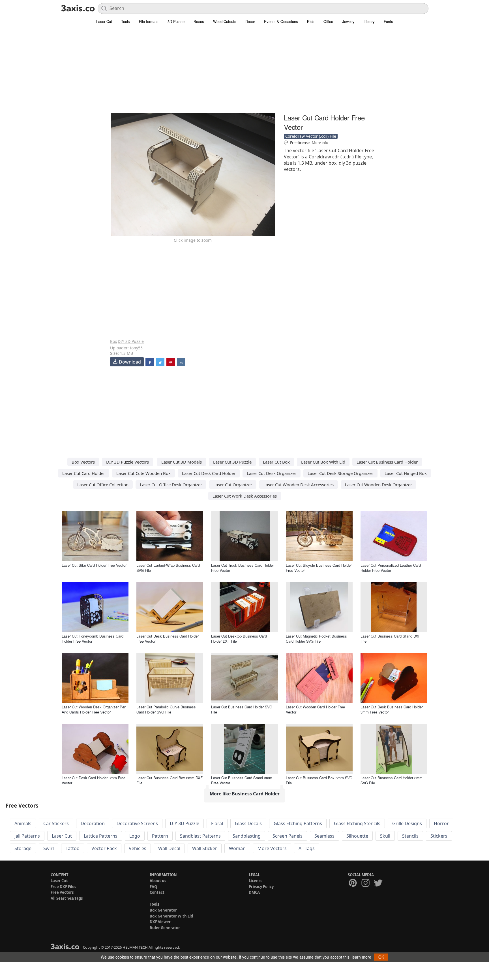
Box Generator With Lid (171, 916)
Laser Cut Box (276, 462)
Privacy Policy (261, 886)
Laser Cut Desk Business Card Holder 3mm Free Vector (392, 709)
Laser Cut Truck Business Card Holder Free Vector (242, 567)
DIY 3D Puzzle (131, 341)
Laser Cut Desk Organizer (271, 473)
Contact (157, 892)
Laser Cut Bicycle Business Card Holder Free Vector (319, 567)
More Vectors (272, 848)
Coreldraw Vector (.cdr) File (310, 136)
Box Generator (163, 910)
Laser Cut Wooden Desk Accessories (298, 484)
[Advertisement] (244, 72)
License (256, 880)
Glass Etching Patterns (298, 823)
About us (158, 880)
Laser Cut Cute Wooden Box (143, 473)
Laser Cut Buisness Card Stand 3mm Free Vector (241, 780)
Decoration (93, 823)
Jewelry (348, 21)
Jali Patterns (27, 836)
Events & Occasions (281, 21)
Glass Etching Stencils (357, 823)
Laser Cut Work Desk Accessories (245, 496)
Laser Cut (104, 21)
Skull (385, 836)
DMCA (254, 892)
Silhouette (357, 836)
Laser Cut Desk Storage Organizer (340, 473)
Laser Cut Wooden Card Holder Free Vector (315, 709)
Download (130, 362)
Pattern (160, 836)
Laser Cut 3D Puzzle (232, 462)
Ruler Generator (165, 927)
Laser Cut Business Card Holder (387, 462)
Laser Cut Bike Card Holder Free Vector (94, 565)
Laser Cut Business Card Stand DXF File (391, 638)
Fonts (388, 21)
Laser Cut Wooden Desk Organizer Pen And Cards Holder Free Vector (94, 709)
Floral (217, 823)
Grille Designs (407, 823)
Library (369, 21)
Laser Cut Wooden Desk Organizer (378, 484)
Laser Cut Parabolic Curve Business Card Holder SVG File (166, 709)
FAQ (153, 886)
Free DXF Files (63, 886)
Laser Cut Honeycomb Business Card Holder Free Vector (92, 638)
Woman (237, 848)
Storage (22, 848)
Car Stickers (56, 823)
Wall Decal (169, 848)
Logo (134, 836)
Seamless (324, 836)
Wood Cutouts (224, 21)
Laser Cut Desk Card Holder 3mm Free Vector (93, 780)
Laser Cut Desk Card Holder (208, 473)
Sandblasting (247, 836)
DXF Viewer (160, 921)
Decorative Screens (137, 823)
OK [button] (381, 957)
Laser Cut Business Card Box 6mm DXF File (169, 780)
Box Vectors (83, 462)
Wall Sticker (204, 848)
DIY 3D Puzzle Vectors (127, 462)
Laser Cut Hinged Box (406, 473)
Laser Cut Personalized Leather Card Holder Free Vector (391, 567)
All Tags (307, 848)
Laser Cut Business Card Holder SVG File (241, 709)
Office (328, 21)
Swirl (48, 848)
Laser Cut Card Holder (83, 473)
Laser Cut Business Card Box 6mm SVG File (319, 780)
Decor (250, 21)
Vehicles (137, 848)
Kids (310, 21)
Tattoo (73, 848)
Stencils (410, 836)
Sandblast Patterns (200, 836)
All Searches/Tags (67, 898)
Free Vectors (62, 892)
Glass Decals (248, 823)
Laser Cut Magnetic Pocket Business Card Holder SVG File (316, 638)
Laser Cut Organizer (232, 484)
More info (320, 142)
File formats (148, 21)
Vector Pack (104, 848)
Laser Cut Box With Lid (323, 462)
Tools (125, 21)
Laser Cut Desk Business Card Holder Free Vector (167, 638)
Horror (441, 823)
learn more (361, 957)
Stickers (438, 836)
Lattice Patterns (100, 836)
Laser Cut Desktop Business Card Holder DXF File (239, 638)
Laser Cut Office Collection (102, 484)
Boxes (199, 21)
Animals (22, 823)
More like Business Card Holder (245, 794)
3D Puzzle (176, 21)
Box (113, 341)
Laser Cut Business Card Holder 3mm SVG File (391, 780)
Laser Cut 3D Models (181, 462)
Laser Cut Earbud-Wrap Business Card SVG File (168, 567)
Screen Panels (288, 836)
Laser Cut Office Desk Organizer (171, 484)
